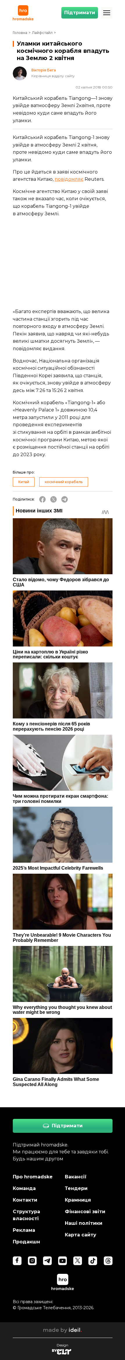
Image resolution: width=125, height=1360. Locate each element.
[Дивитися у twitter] (77, 1260)
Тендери (76, 1188)
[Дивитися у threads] (108, 1260)
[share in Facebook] (42, 499)
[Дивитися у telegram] (47, 1260)
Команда (24, 1188)
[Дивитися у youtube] (62, 1260)
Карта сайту (80, 1235)
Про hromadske (33, 1177)
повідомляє (69, 179)
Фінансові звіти (85, 1211)
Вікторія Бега (43, 70)
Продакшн (26, 1242)
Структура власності (26, 1215)
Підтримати (79, 12)
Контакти (25, 1200)
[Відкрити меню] (106, 13)
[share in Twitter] (53, 499)
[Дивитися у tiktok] (92, 1260)
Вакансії (76, 1177)
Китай (23, 482)
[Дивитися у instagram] (32, 1260)
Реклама (24, 1230)
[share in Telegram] (64, 499)
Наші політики (83, 1223)
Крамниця (78, 1200)
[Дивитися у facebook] (17, 1260)
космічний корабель (64, 482)
